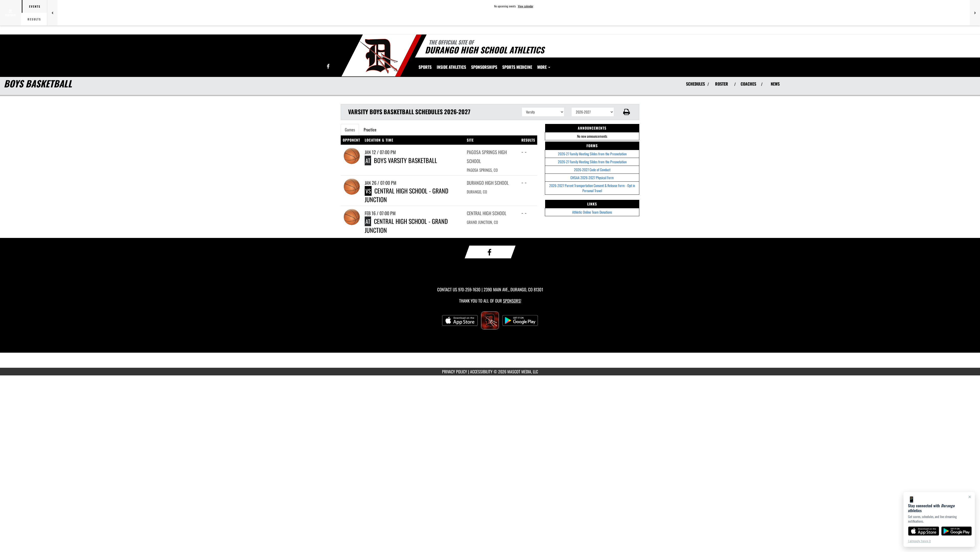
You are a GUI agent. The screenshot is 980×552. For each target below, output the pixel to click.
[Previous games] (52, 13)
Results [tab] (34, 19)
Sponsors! (512, 300)
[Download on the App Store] (923, 531)
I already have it (919, 541)
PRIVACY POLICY (454, 372)
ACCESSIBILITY (481, 372)
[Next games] (975, 13)
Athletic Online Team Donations (592, 212)
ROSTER (721, 83)
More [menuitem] (542, 67)
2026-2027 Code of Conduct (592, 169)
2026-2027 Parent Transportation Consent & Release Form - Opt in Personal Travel (592, 188)
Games (350, 129)
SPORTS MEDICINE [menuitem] (517, 67)
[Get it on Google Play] (956, 531)
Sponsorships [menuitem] (484, 67)
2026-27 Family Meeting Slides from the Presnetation (592, 153)
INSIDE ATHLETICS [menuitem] (451, 67)
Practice (370, 129)
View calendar (525, 6)
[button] (626, 112)
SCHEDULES (695, 83)
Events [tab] (35, 6)
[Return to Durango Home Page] (378, 56)
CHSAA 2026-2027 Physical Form (592, 177)
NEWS (775, 83)
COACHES (748, 83)
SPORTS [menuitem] (425, 67)
